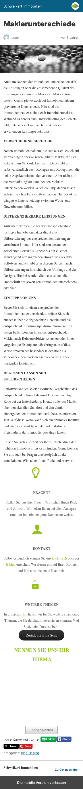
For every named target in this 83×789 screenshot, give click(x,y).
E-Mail (10, 564)
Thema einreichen (41, 730)
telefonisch (59, 558)
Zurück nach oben (67, 769)
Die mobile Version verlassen (41, 782)
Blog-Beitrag (30, 753)
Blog (23, 614)
